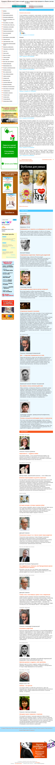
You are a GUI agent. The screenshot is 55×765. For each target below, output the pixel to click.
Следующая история (47, 159)
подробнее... (13, 240)
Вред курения (6, 59)
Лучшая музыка (6, 94)
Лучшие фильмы (6, 99)
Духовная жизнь (6, 90)
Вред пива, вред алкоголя (8, 61)
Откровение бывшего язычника (29, 311)
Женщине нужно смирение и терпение (30, 714)
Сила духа (5, 51)
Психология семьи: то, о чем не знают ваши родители (35, 535)
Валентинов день (6, 80)
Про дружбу (5, 35)
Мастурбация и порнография (25, 462)
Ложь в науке (6, 53)
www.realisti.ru (37, 762)
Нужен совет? (23, 9)
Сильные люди (6, 78)
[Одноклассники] (22, 33)
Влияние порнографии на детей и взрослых (32, 477)
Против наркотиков (24, 238)
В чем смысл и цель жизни (8, 88)
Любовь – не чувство (25, 685)
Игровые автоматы (7, 69)
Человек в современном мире (9, 67)
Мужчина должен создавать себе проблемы (32, 662)
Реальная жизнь (6, 13)
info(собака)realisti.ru (18, 763)
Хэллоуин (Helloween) (7, 82)
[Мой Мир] (23, 33)
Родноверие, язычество (25, 300)
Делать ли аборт (22, 493)
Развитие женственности (24, 694)
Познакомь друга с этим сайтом (7, 229)
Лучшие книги (6, 97)
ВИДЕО (4, 11)
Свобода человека (6, 76)
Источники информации (8, 17)
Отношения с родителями (24, 607)
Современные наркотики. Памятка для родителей (35, 255)
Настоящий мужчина (23, 642)
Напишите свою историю (24, 12)
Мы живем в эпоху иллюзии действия (31, 386)
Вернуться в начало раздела (26, 160)
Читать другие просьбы (11, 257)
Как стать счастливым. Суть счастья (26, 546)
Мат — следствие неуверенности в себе (32, 355)
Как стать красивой (7, 33)
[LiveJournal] (24, 33)
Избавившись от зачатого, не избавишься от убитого (36, 229)
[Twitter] (20, 33)
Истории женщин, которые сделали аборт (32, 505)
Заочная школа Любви (7, 101)
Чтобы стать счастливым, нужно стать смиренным (34, 594)
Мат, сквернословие (24, 334)
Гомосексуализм (6, 39)
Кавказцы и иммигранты (8, 46)
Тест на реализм (6, 224)
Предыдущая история (26, 159)
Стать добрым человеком (8, 74)
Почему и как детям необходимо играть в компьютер (36, 418)
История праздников (7, 84)
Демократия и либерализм (8, 49)
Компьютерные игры (24, 400)
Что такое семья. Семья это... (25, 515)
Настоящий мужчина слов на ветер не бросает (34, 289)
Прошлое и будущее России (8, 86)
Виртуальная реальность (25, 367)
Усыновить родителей (26, 628)
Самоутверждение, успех (8, 41)
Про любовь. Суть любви (24, 434)
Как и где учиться (6, 55)
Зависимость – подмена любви (28, 453)
